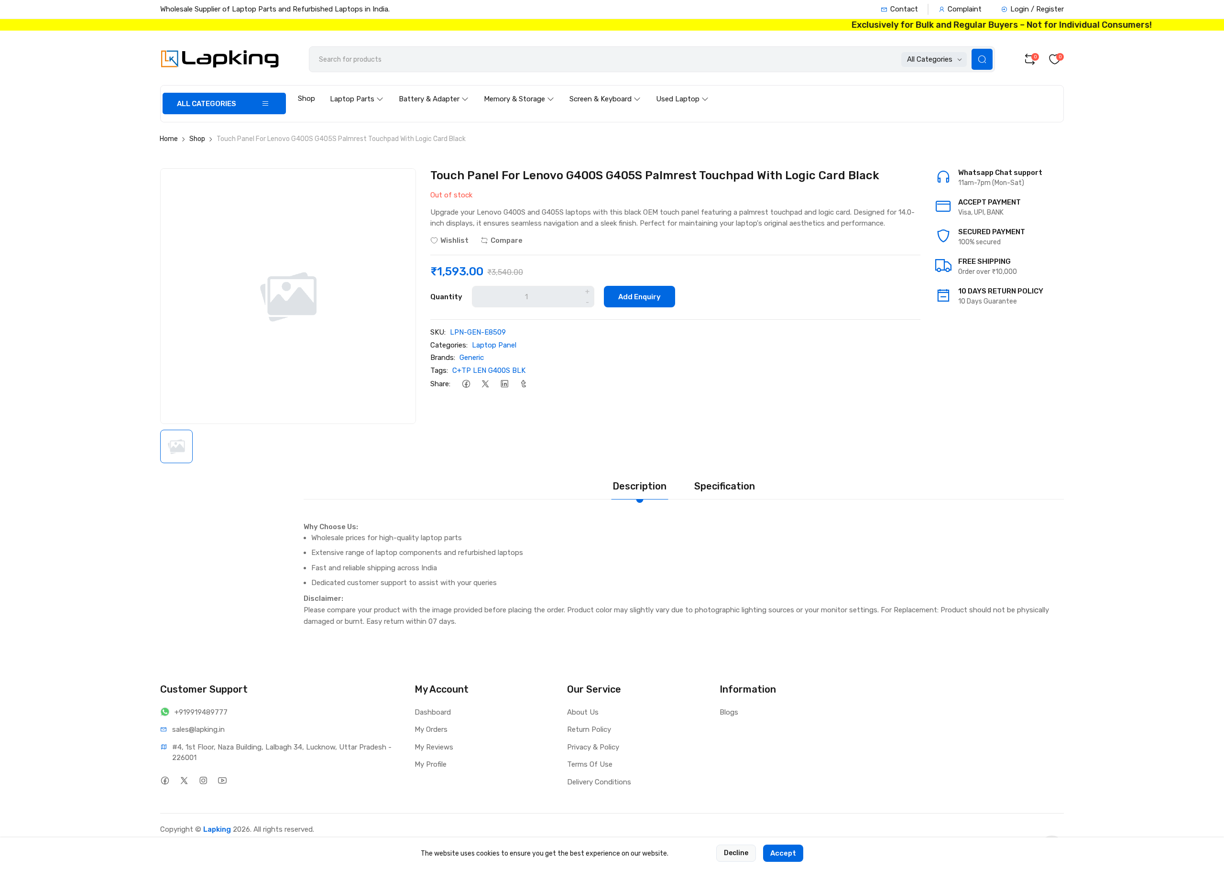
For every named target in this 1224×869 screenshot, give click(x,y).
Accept (783, 853)
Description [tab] (639, 486)
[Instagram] (203, 780)
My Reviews (434, 747)
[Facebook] (466, 383)
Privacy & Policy (593, 747)
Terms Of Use (589, 764)
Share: (440, 384)
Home (169, 139)
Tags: (439, 370)
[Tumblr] (523, 383)
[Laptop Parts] (356, 90)
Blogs (729, 712)
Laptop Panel (494, 345)
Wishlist (454, 240)
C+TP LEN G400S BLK (488, 370)
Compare (507, 240)
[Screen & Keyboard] (605, 90)
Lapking (217, 829)
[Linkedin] (504, 383)
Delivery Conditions (599, 782)
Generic (471, 357)
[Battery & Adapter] (433, 90)
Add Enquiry (639, 297)
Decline (736, 853)
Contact (904, 9)
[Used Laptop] (682, 90)
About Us (583, 712)
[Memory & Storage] (519, 90)
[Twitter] (485, 383)
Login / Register (1037, 9)
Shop (306, 98)
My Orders (431, 729)
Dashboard (433, 712)
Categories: (449, 345)
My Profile (431, 764)
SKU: (438, 332)
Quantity (446, 297)
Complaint (965, 9)
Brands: (442, 357)
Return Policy (589, 729)
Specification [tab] (724, 486)
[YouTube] (222, 780)
